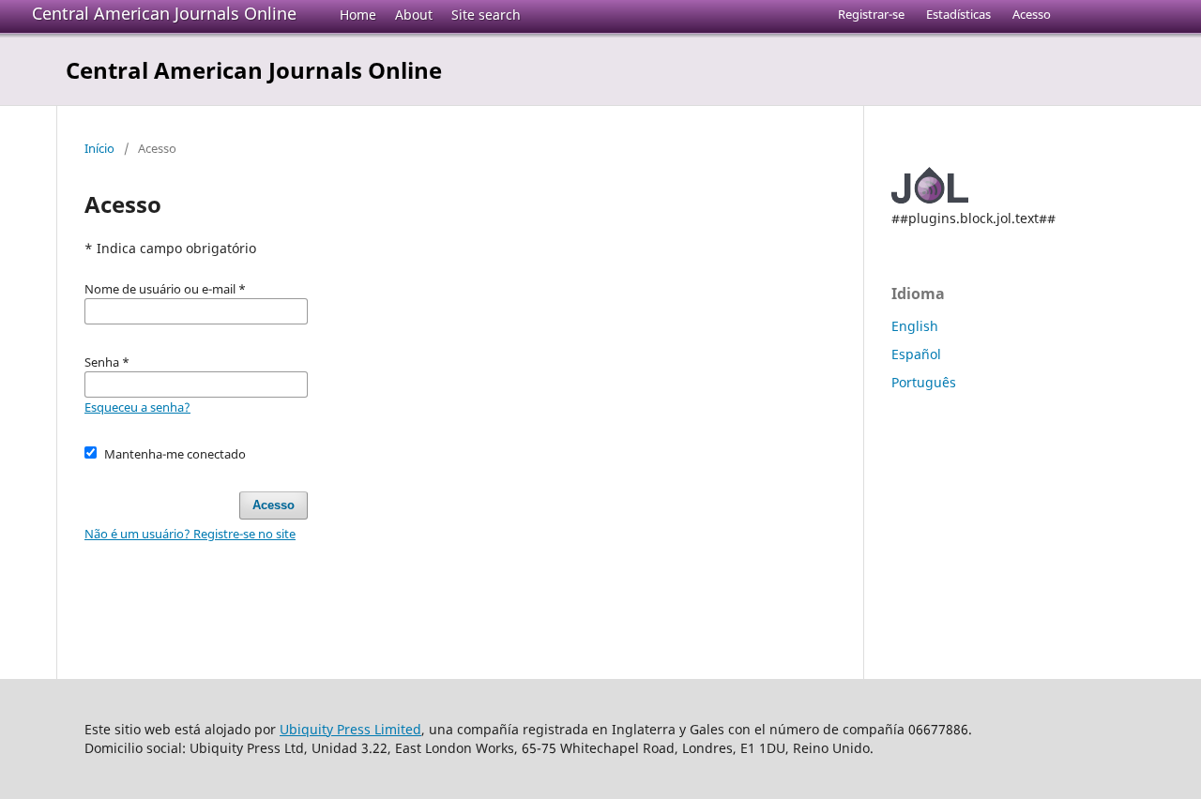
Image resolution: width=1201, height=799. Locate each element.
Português (923, 382)
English (914, 326)
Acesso (1031, 14)
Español (916, 354)
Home (358, 14)
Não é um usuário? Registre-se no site (190, 533)
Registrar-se (871, 14)
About (414, 14)
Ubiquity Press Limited (350, 729)
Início (99, 148)
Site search (486, 14)
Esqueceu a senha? (137, 407)
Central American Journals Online (164, 13)
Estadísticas (958, 14)
